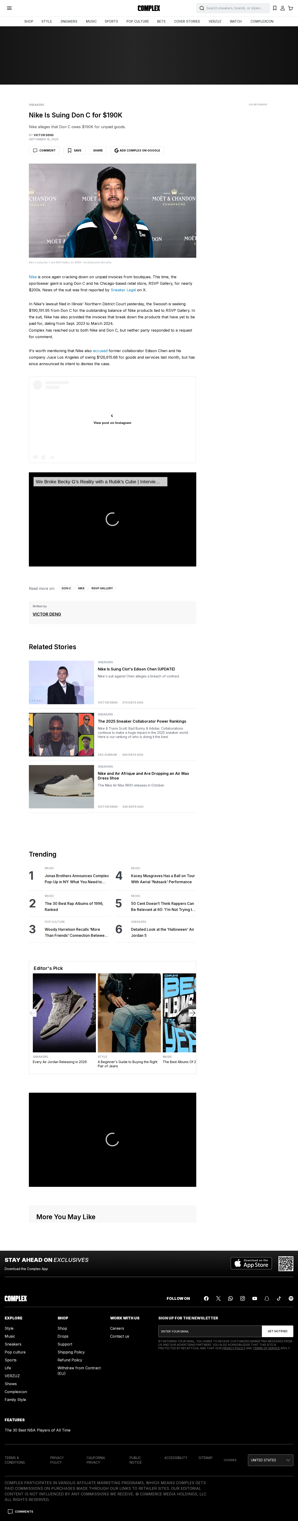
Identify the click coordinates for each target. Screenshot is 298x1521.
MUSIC (91, 21)
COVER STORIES (187, 21)
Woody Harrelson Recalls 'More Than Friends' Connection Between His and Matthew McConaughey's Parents (76, 932)
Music (49, 868)
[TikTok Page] (279, 1298)
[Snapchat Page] (266, 1298)
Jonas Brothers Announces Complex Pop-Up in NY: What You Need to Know (77, 879)
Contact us (119, 1336)
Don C (66, 588)
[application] (112, 519)
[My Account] (282, 8)
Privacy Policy (233, 1348)
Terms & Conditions (15, 1460)
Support (65, 1344)
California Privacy (96, 1460)
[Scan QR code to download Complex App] (285, 1263)
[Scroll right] (192, 1013)
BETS (161, 21)
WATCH (236, 21)
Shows (11, 1383)
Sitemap (206, 1458)
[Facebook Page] (206, 1298)
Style (102, 1056)
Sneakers (36, 104)
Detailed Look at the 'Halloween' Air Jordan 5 (162, 932)
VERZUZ (215, 21)
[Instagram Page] (242, 1298)
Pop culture (15, 1352)
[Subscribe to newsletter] (277, 1331)
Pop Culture (55, 922)
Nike (33, 277)
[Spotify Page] (291, 1298)
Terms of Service (266, 1348)
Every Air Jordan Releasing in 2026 (60, 1062)
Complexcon (16, 1391)
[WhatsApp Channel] (230, 1298)
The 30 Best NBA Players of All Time (38, 1430)
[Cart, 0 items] (290, 8)
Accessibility (175, 1458)
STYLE (46, 21)
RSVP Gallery (102, 588)
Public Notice (136, 1460)
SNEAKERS (69, 21)
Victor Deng (47, 614)
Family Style (15, 1399)
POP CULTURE (137, 21)
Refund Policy (70, 1360)
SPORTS (111, 21)
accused (100, 350)
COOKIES (230, 1460)
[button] (112, 519)
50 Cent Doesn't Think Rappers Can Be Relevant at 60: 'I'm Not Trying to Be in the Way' (162, 907)
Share (98, 150)
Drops (63, 1336)
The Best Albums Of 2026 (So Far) (189, 1062)
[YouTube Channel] (254, 1298)
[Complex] (149, 8)
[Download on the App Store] (251, 1263)
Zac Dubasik (107, 754)
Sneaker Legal (123, 290)
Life (8, 1368)
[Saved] (275, 8)
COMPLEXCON (262, 21)
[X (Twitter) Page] (218, 1298)
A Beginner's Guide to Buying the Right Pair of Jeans (127, 1064)
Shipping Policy (71, 1352)
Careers (117, 1328)
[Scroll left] (33, 1013)
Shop (62, 1328)
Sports (11, 1360)
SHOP (28, 21)
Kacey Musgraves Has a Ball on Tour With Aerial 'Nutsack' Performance (163, 878)
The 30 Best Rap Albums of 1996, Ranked (74, 906)
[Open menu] (9, 8)
